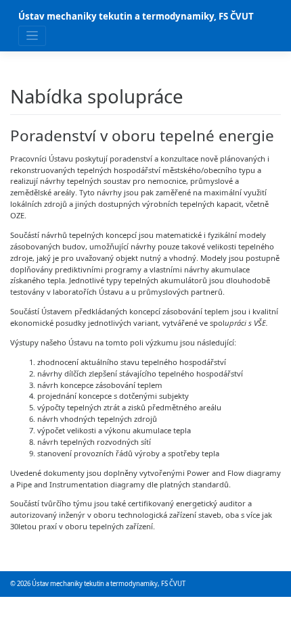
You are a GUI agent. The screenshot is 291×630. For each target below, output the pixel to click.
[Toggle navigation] (32, 35)
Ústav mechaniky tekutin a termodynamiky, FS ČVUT (136, 16)
